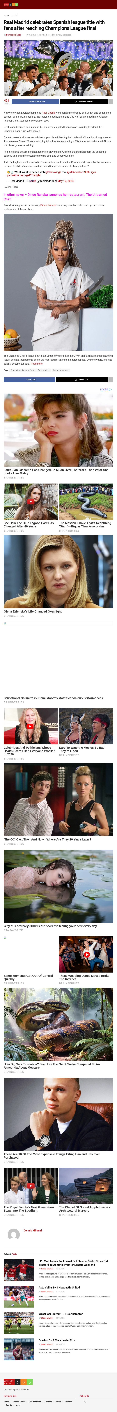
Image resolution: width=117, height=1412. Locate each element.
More (18, 1405)
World (58, 1402)
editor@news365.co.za (19, 1390)
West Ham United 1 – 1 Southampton (61, 1313)
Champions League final (22, 370)
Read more (37, 363)
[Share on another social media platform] (110, 101)
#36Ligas (90, 172)
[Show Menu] (106, 4)
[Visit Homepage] (11, 4)
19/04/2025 (60, 1292)
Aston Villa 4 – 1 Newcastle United (59, 1287)
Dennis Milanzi (13, 35)
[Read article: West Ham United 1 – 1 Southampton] (19, 1323)
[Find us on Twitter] (85, 1401)
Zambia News (19, 1402)
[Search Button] (112, 4)
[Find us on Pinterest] (89, 1401)
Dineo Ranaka (48, 205)
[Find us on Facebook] (81, 1401)
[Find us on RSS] (96, 1401)
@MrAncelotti (75, 172)
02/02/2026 (60, 1269)
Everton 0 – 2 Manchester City (57, 1340)
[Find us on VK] (92, 1401)
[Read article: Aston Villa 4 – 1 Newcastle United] (19, 1297)
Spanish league (60, 370)
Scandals (68, 1402)
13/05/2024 (31, 35)
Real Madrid (48, 112)
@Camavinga (53, 172)
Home (6, 15)
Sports (9, 1405)
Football (15, 15)
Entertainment (34, 1402)
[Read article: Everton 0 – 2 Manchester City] (19, 1349)
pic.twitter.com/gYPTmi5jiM (24, 175)
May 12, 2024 (66, 181)
